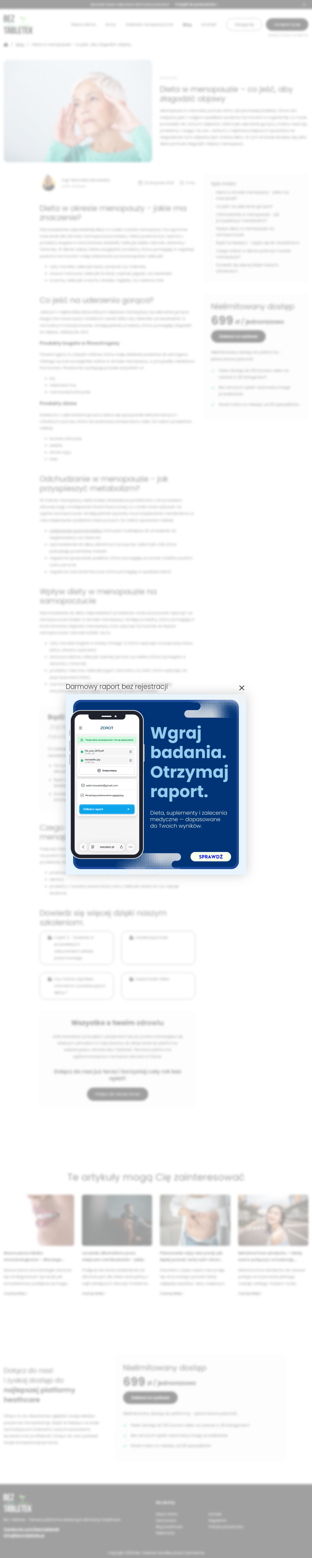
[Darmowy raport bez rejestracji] (156, 873)
